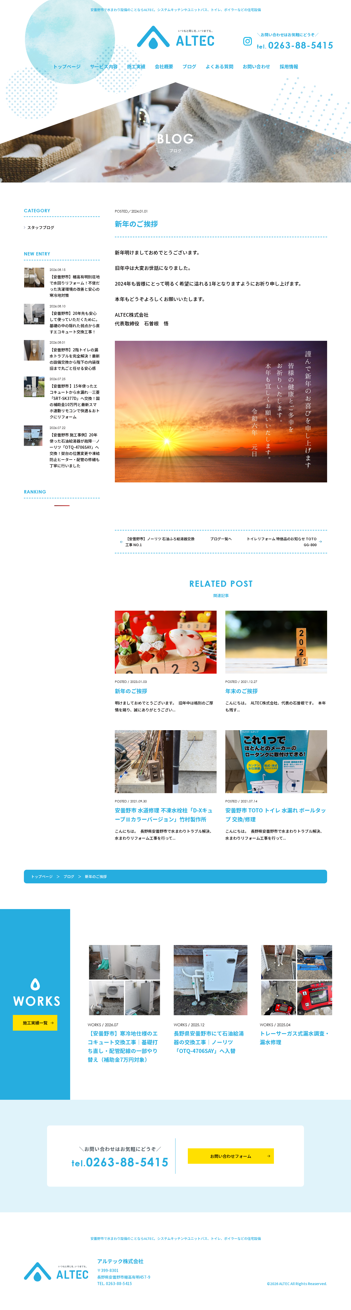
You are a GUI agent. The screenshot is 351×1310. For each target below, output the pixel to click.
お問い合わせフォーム (230, 1156)
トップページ (67, 66)
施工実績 (136, 66)
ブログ (189, 66)
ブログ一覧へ (221, 538)
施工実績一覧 (35, 1023)
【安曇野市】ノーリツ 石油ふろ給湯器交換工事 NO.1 (160, 541)
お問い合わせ (256, 66)
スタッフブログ (40, 227)
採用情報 (289, 66)
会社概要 (164, 66)
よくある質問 (219, 66)
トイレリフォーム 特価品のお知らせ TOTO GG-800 (282, 541)
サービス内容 (104, 66)
